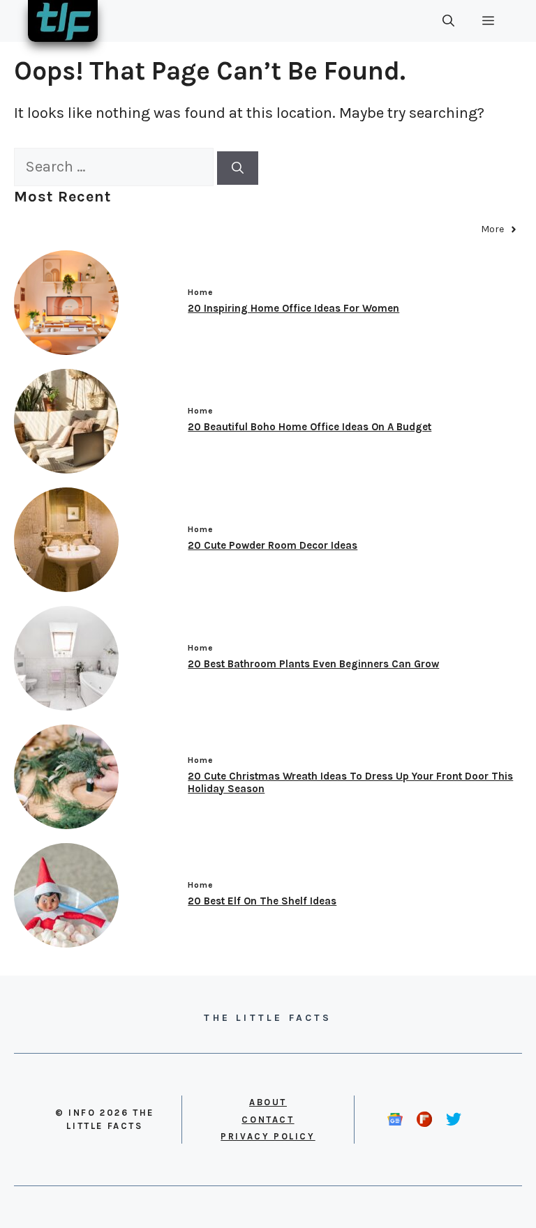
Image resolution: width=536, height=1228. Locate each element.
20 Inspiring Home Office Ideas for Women (293, 308)
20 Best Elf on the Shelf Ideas (262, 901)
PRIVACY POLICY (268, 1136)
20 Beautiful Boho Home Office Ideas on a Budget (309, 426)
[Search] (237, 168)
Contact (267, 1119)
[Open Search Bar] (448, 21)
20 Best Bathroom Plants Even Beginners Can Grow (313, 664)
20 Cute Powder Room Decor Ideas (272, 545)
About (268, 1102)
